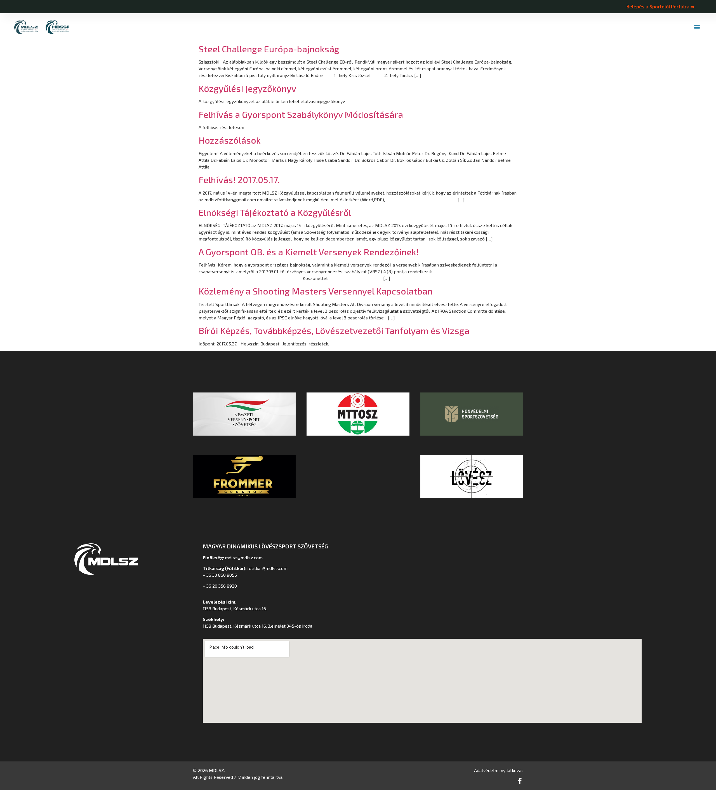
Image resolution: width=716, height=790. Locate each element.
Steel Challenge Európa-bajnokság (269, 48)
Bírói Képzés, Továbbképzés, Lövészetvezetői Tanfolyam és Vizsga (334, 330)
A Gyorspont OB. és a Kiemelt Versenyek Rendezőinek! (309, 251)
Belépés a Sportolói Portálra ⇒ (660, 6)
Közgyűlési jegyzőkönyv (247, 88)
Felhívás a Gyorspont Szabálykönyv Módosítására (301, 114)
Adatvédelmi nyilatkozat (498, 770)
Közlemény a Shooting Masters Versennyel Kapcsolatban (315, 291)
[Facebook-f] (520, 781)
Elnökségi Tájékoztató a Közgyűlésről (275, 212)
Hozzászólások (230, 140)
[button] (697, 27)
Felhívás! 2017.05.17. (239, 179)
